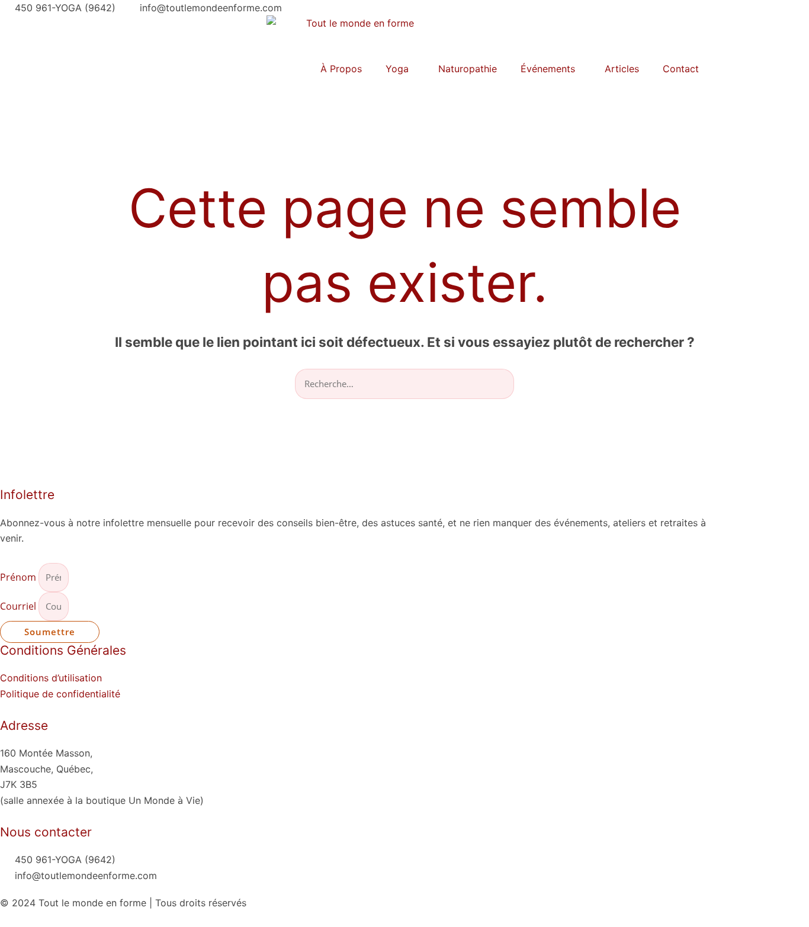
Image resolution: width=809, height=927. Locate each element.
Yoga (397, 69)
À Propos (341, 69)
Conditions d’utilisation (51, 678)
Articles (622, 69)
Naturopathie (467, 69)
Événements (548, 69)
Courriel (19, 606)
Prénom (19, 577)
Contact (681, 69)
